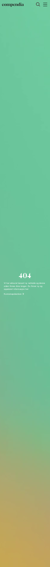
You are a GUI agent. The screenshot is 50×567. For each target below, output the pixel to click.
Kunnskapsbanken (13, 294)
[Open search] (38, 4)
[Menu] (45, 5)
